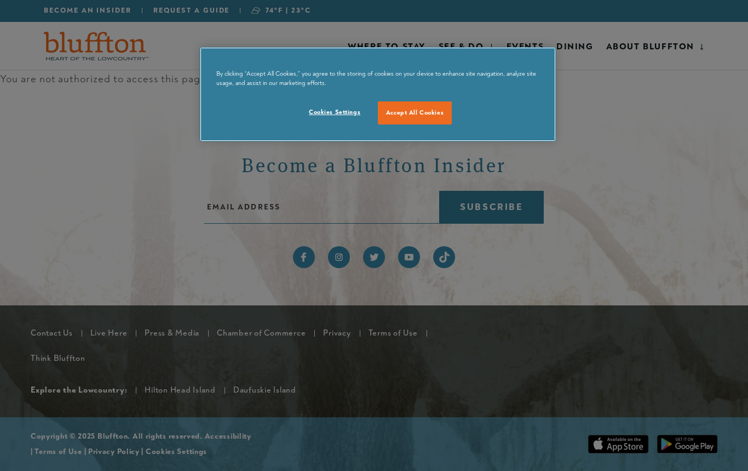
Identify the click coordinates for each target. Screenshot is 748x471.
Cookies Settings (334, 112)
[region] (378, 94)
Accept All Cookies (415, 113)
